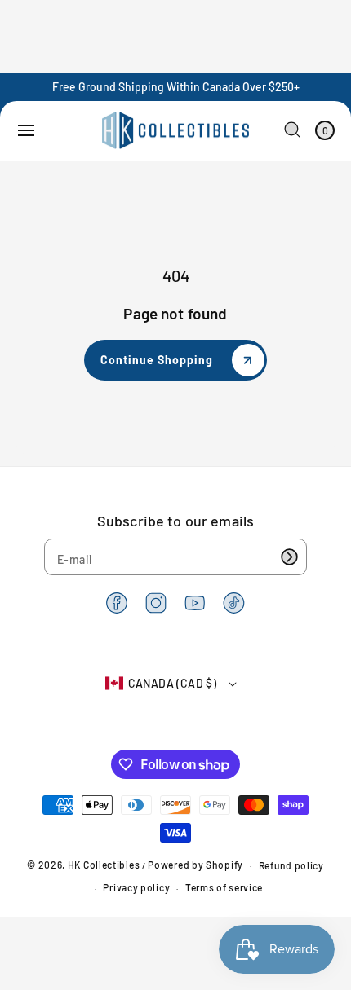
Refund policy (291, 865)
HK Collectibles (104, 864)
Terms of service (224, 887)
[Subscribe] (289, 557)
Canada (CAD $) (172, 683)
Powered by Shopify (195, 864)
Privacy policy (136, 887)
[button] (26, 130)
